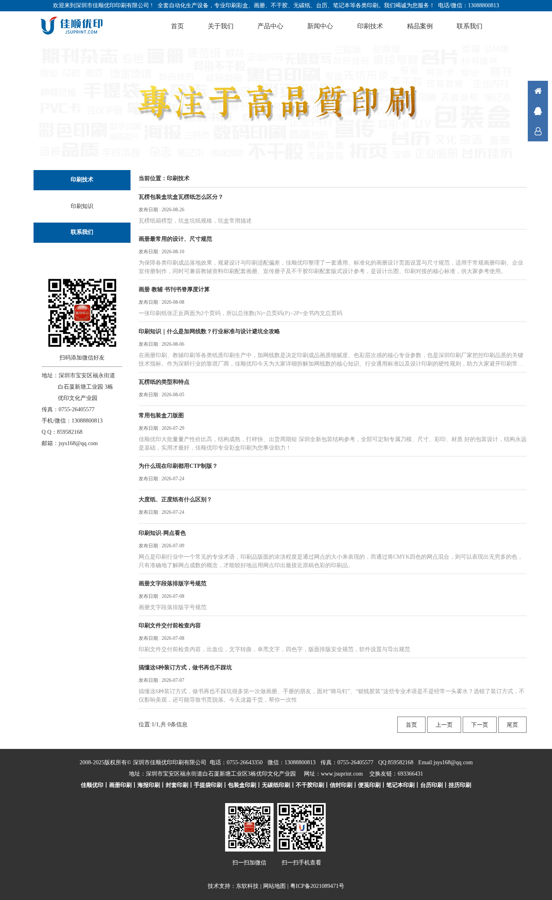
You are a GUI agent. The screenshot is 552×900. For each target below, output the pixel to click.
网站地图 (274, 886)
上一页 (444, 725)
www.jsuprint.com (342, 774)
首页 (177, 26)
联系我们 (469, 26)
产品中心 (270, 26)
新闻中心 (320, 26)
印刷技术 (370, 26)
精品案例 (420, 26)
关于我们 (221, 26)
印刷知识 (82, 206)
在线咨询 (538, 111)
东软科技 (247, 886)
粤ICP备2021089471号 (317, 886)
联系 (538, 131)
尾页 (512, 725)
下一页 (479, 725)
